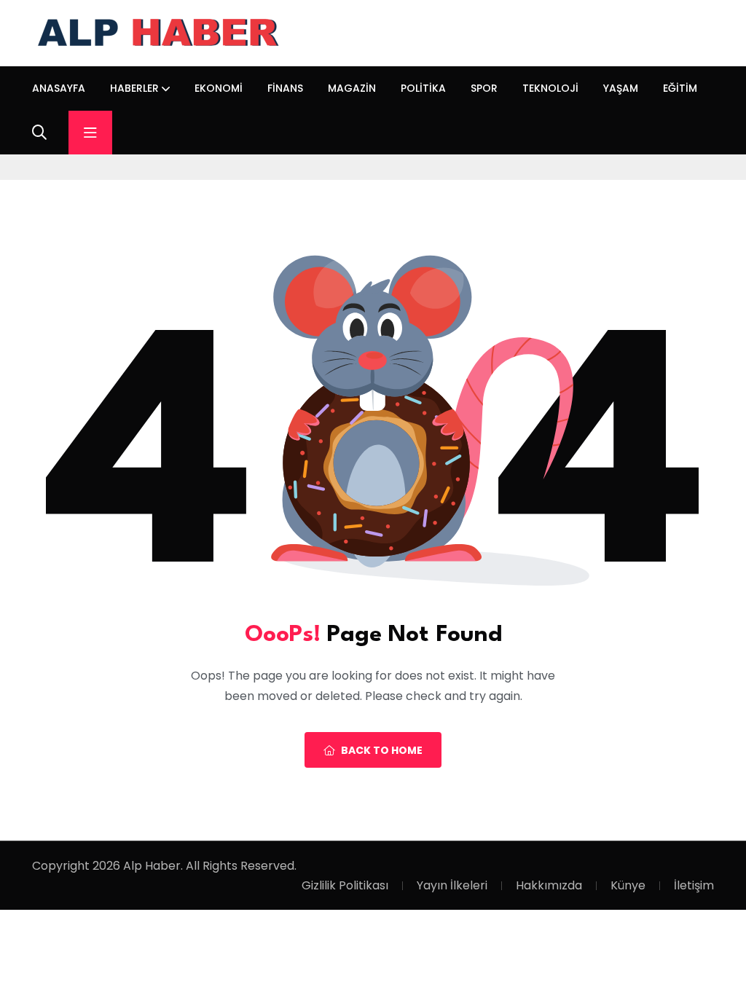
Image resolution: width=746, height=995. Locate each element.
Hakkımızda (549, 885)
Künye (627, 885)
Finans (285, 88)
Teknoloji (550, 88)
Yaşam (620, 88)
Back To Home (382, 750)
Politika (423, 88)
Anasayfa (58, 88)
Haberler (134, 88)
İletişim (694, 885)
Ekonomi (219, 88)
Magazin (352, 88)
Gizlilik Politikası (345, 885)
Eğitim (680, 88)
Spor (484, 88)
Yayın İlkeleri (452, 885)
